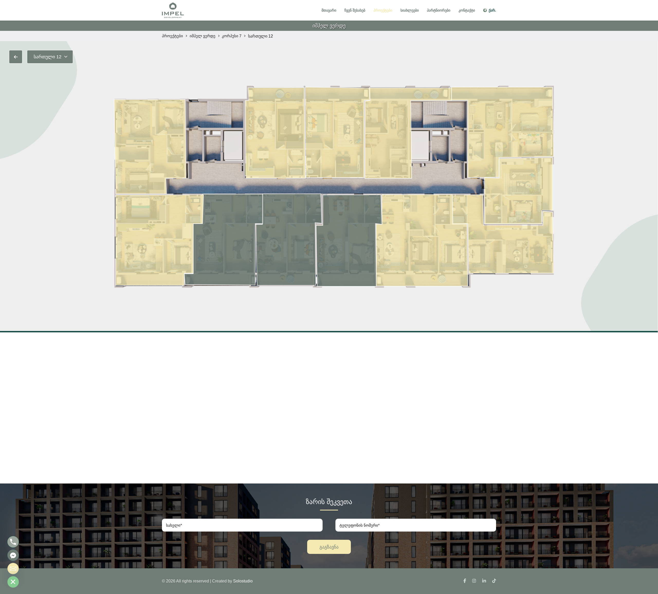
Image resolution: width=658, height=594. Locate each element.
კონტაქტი (467, 10)
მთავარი (329, 10)
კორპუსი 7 (231, 36)
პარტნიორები (438, 10)
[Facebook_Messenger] (13, 555)
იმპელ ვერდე (329, 26)
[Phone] (13, 541)
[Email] (13, 568)
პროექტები (382, 10)
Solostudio (243, 581)
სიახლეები (409, 10)
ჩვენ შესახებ (354, 10)
